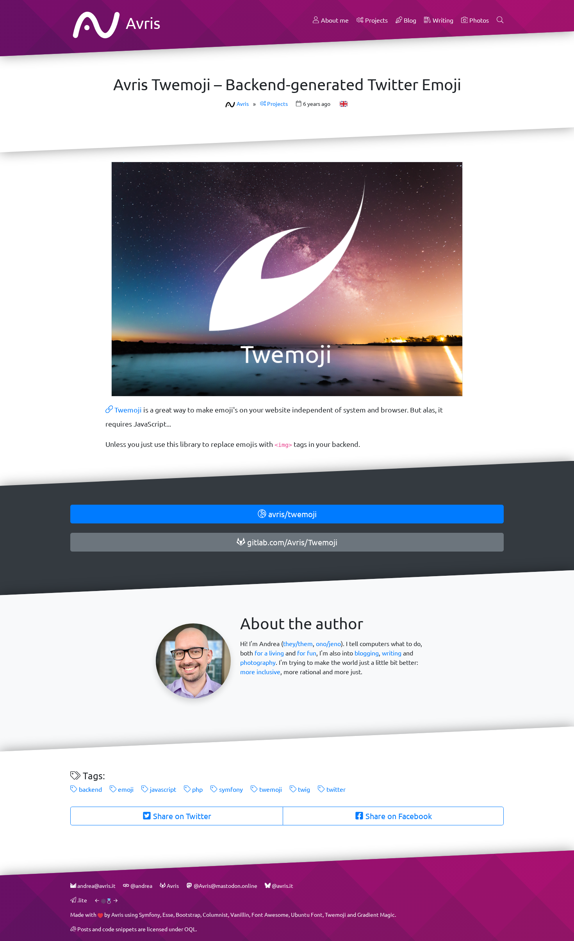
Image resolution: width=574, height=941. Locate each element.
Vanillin (239, 914)
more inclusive (260, 671)
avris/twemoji (291, 514)
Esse (167, 914)
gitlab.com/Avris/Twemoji (291, 542)
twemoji (270, 789)
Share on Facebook (398, 816)
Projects (376, 20)
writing (391, 653)
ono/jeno (328, 643)
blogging (367, 653)
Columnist (215, 914)
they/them (298, 643)
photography (258, 662)
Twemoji (127, 410)
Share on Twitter (181, 816)
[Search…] (500, 20)
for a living (269, 653)
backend (89, 789)
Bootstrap (188, 914)
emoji (125, 789)
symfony (230, 789)
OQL (190, 929)
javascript (162, 789)
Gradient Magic (376, 914)
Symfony (149, 914)
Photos (478, 20)
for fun (306, 653)
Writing (442, 20)
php (197, 789)
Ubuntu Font (307, 914)
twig (303, 789)
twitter (335, 789)
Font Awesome (270, 914)
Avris (141, 23)
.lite (81, 900)
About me (334, 20)
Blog (409, 20)
